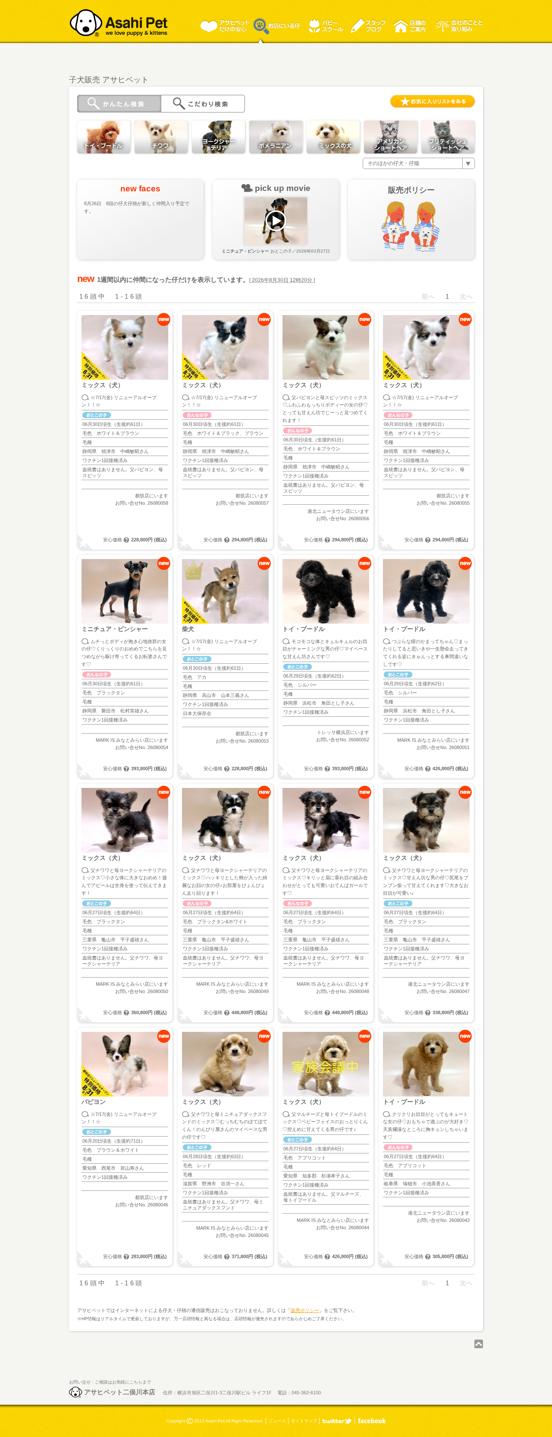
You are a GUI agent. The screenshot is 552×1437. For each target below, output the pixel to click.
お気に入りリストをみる (432, 101)
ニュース (277, 1420)
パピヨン (94, 1102)
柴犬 (188, 629)
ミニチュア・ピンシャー (115, 629)
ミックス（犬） (103, 385)
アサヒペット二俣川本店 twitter (337, 1421)
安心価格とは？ (126, 540)
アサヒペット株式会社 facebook (372, 1421)
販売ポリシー (305, 1310)
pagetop (478, 1344)
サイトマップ (304, 1420)
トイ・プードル (303, 629)
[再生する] (276, 220)
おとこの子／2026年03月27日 (276, 251)
